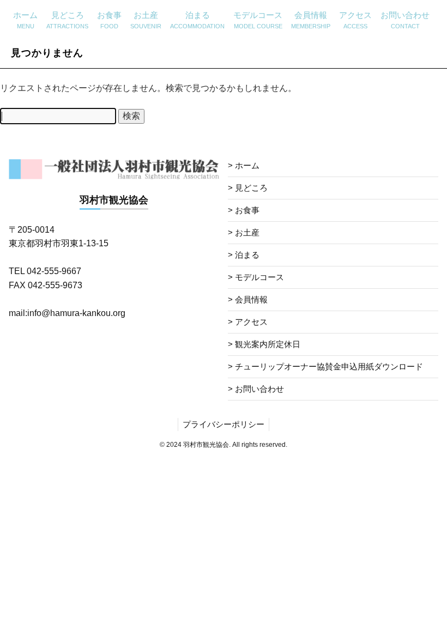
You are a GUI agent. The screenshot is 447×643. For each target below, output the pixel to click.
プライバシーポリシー (223, 424)
